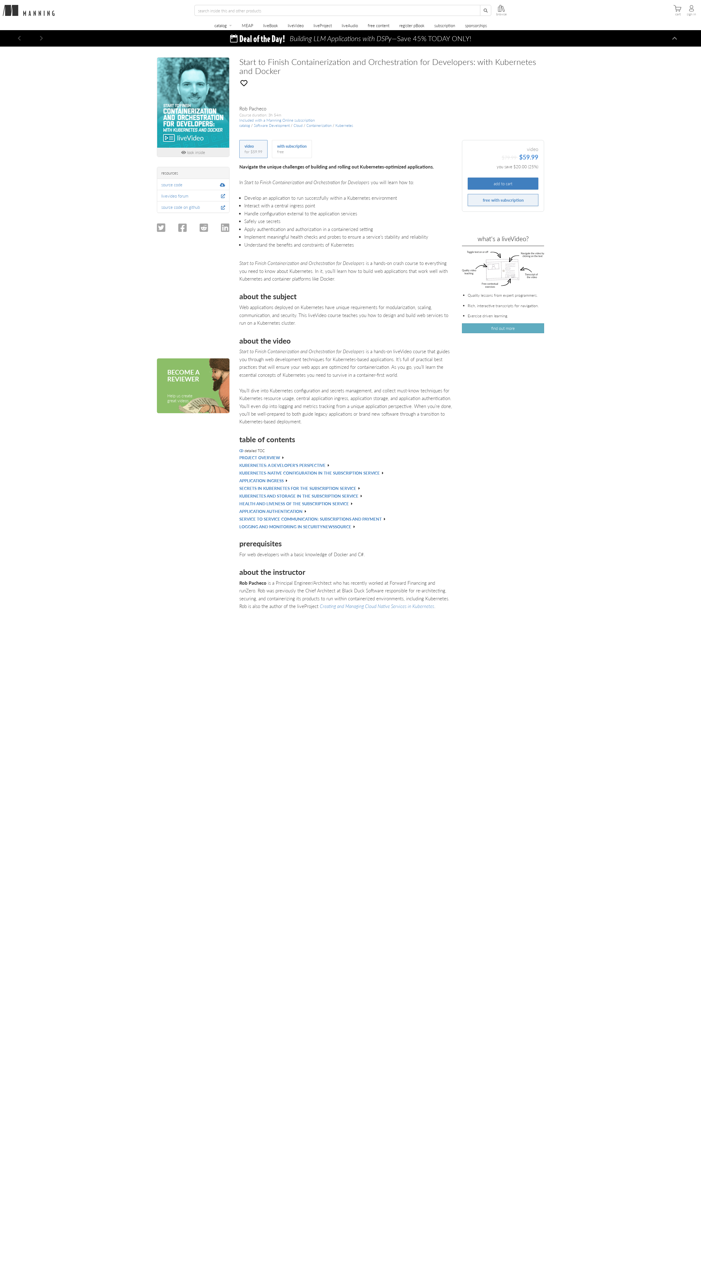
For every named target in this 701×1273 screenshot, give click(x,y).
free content (378, 25)
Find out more (503, 328)
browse (501, 14)
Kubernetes (344, 125)
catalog (220, 25)
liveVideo (296, 25)
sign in (691, 14)
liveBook (270, 25)
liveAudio (350, 25)
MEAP (247, 25)
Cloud (298, 125)
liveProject (323, 25)
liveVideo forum (174, 196)
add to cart (503, 183)
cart (678, 14)
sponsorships (476, 25)
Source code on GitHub (180, 207)
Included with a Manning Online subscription (277, 120)
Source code (171, 184)
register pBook (411, 25)
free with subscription (503, 200)
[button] (19, 38)
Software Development (272, 125)
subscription (444, 25)
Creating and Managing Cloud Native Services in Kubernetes (377, 606)
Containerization (319, 125)
